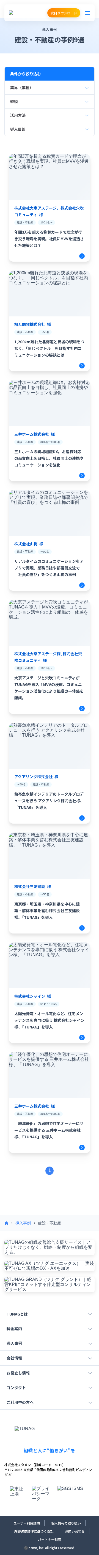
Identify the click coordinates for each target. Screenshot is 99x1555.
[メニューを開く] (87, 13)
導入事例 (23, 1223)
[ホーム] (6, 1223)
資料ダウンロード (64, 13)
